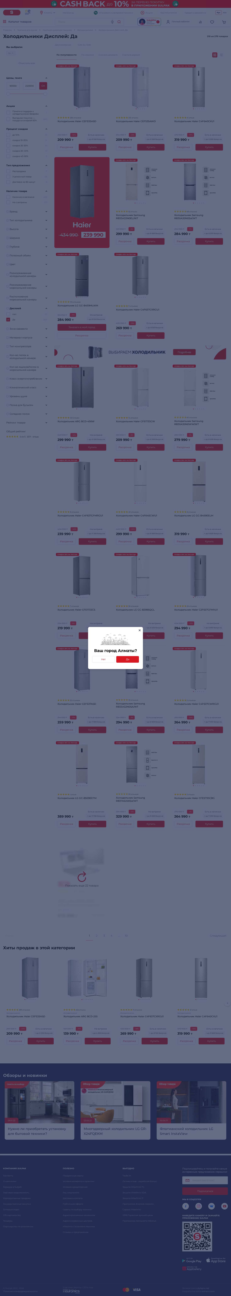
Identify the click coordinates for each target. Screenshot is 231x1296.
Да (127, 659)
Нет (103, 659)
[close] (139, 630)
